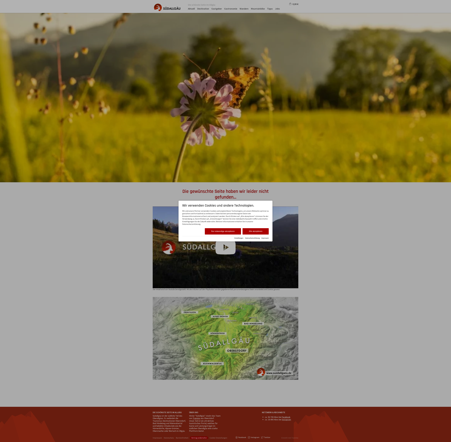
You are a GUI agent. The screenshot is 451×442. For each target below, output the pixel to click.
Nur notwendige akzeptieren (223, 231)
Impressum (265, 238)
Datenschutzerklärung (252, 238)
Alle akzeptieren (255, 231)
